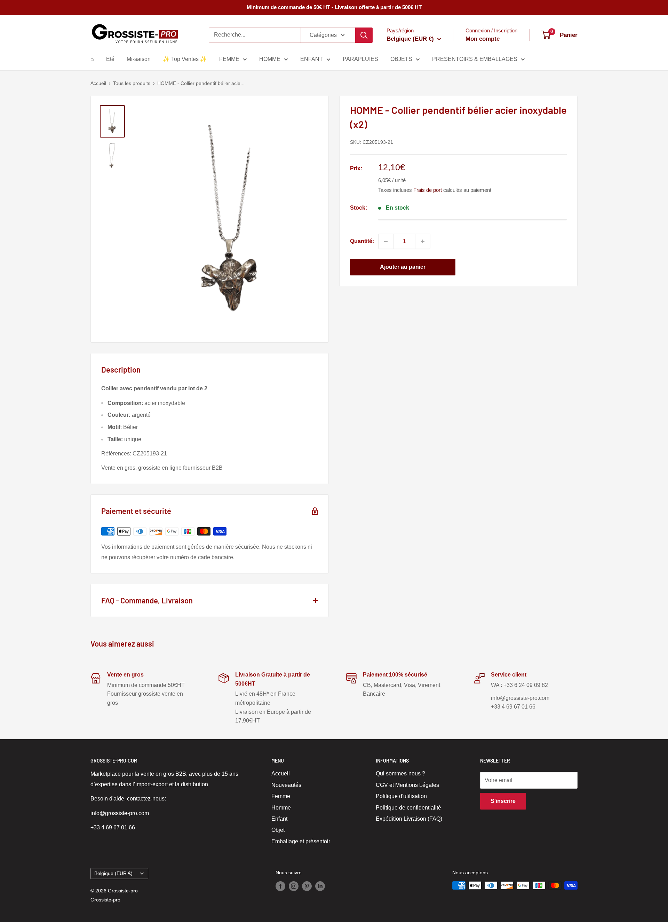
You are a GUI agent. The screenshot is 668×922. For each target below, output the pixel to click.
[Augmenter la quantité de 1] (422, 241)
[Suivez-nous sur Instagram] (294, 886)
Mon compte (483, 39)
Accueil (98, 83)
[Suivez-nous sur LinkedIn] (320, 886)
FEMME (229, 59)
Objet (278, 830)
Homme (281, 808)
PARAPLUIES (360, 59)
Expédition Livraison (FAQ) (409, 819)
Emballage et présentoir (300, 841)
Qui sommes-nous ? (400, 773)
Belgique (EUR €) (113, 873)
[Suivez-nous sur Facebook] (280, 886)
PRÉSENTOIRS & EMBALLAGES (474, 59)
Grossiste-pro (105, 900)
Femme (280, 796)
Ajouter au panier (403, 267)
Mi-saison (139, 59)
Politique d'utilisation (401, 796)
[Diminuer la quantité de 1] (386, 241)
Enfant (279, 819)
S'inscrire (503, 801)
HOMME (269, 59)
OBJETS (401, 59)
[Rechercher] (364, 35)
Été (110, 59)
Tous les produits (131, 83)
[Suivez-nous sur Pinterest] (307, 886)
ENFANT (311, 59)
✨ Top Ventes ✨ (185, 59)
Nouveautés (286, 785)
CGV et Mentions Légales (407, 785)
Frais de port (427, 190)
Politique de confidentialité (408, 808)
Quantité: (362, 241)
